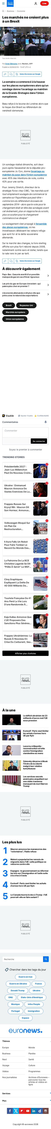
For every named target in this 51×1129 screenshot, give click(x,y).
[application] (25, 41)
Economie (21, 11)
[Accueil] (3, 11)
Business (10, 11)
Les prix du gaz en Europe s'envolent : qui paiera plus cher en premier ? (21, 284)
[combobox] (25, 959)
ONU (10, 997)
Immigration (34, 1011)
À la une (8, 710)
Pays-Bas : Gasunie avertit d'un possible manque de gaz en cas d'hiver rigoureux (21, 275)
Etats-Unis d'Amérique (32, 997)
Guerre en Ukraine (18, 983)
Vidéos (5, 1071)
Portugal (15, 1011)
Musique (15, 1004)
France (38, 983)
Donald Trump (18, 990)
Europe (5, 1047)
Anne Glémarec (11, 64)
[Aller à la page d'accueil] (10, 3)
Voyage (5, 1065)
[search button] (46, 959)
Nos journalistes (9, 1077)
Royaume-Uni (26, 305)
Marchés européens (15, 312)
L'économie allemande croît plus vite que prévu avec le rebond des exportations (21, 294)
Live (44, 3)
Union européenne (15, 319)
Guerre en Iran (25, 977)
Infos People (34, 1004)
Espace (25, 1018)
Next (4, 1059)
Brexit (8, 305)
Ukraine (36, 990)
